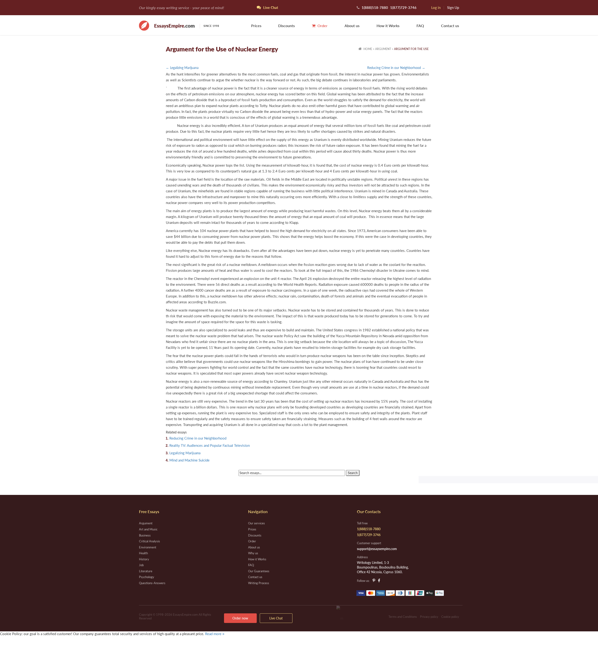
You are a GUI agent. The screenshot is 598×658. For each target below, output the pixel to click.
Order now (240, 618)
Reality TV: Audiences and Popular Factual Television (209, 445)
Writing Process (258, 583)
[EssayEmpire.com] (179, 25)
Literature (145, 571)
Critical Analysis (149, 541)
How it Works (388, 25)
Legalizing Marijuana (184, 453)
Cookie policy (450, 617)
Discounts (286, 25)
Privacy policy (429, 617)
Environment (147, 547)
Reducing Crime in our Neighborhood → (396, 68)
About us (352, 25)
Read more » (214, 634)
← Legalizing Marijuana (182, 68)
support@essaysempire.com (377, 549)
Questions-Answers (152, 583)
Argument (383, 49)
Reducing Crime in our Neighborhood (197, 438)
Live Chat (276, 618)
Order (322, 25)
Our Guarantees (258, 571)
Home (367, 49)
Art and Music (148, 529)
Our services (256, 523)
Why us (253, 553)
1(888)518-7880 (375, 7)
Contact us (450, 25)
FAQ (420, 25)
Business (145, 535)
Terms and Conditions (402, 617)
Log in (436, 7)
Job (141, 565)
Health (143, 553)
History (144, 559)
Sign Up (453, 7)
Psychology (146, 577)
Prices (256, 25)
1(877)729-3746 (403, 7)
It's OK (16, 644)
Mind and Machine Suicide (189, 460)
